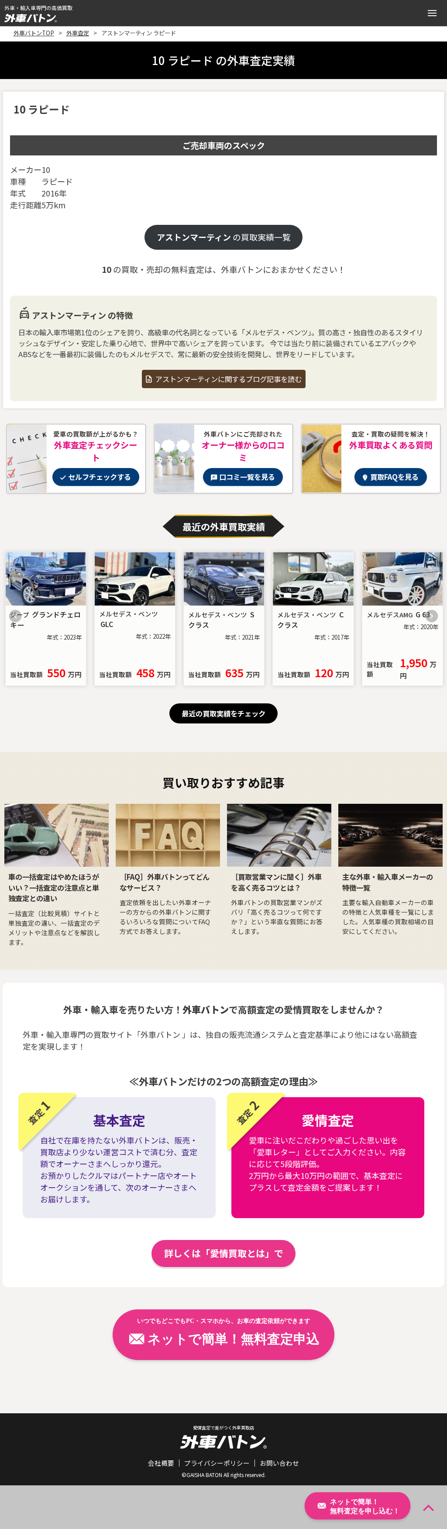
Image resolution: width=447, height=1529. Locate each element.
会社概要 (161, 1463)
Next (431, 616)
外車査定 (77, 32)
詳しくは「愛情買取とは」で (223, 1253)
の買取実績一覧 (224, 237)
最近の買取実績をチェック (223, 713)
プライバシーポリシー (217, 1463)
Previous (15, 616)
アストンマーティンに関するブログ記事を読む (228, 379)
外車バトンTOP (34, 32)
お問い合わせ (279, 1463)
